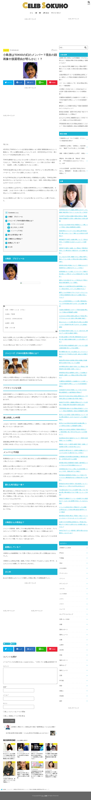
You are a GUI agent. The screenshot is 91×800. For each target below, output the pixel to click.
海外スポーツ (63, 660)
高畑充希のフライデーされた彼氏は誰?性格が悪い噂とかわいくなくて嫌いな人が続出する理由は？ (73, 233)
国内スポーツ (63, 629)
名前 (5, 687)
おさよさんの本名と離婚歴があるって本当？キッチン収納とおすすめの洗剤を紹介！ (73, 119)
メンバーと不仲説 (15, 230)
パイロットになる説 (16, 224)
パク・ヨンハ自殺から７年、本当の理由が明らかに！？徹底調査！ (73, 84)
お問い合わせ (46, 12)
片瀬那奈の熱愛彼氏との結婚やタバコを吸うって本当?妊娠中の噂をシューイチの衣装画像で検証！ (73, 100)
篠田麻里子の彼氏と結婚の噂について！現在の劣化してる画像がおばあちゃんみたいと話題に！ (73, 242)
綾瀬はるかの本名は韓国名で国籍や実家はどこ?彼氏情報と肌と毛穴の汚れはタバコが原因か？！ (73, 432)
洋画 (60, 655)
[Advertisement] (30, 32)
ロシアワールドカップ (66, 614)
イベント (62, 578)
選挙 (40, 12)
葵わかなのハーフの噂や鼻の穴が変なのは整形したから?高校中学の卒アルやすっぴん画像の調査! (73, 324)
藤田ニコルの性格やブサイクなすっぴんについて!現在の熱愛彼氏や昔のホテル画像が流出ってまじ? (73, 295)
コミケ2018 (63, 593)
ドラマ (61, 604)
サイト (5, 703)
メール (5, 695)
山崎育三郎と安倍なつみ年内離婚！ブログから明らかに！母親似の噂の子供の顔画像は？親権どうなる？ (73, 60)
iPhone (61, 553)
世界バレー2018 (64, 619)
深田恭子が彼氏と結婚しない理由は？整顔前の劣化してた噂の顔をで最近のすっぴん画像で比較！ (73, 250)
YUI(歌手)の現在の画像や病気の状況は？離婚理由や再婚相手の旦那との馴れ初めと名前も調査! (73, 218)
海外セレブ (62, 665)
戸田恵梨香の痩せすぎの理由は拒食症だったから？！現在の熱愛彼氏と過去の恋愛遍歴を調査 (73, 125)
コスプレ (62, 588)
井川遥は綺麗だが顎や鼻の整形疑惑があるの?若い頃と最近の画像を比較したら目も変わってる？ (73, 339)
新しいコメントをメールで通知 (15, 711)
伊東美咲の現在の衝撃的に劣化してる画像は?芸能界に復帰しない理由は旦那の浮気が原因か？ (73, 375)
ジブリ (61, 599)
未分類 (61, 650)
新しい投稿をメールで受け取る (15, 716)
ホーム (31, 12)
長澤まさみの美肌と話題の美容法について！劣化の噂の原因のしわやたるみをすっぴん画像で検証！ (73, 417)
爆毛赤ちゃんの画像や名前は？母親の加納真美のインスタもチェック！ (73, 107)
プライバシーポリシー (56, 12)
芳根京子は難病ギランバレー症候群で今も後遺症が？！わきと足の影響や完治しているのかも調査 (73, 501)
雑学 (60, 701)
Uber (60, 563)
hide (17, 212)
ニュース (6, 50)
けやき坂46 (62, 568)
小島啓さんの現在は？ (14, 239)
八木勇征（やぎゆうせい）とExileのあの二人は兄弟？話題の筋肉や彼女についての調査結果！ (73, 91)
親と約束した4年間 (15, 227)
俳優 (60, 624)
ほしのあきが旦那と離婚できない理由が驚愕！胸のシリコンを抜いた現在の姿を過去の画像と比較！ (73, 69)
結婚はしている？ (13, 243)
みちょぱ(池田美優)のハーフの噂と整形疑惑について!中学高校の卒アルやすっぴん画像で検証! (73, 303)
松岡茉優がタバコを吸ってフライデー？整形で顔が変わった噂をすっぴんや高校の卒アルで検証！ (73, 274)
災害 (60, 675)
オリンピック (63, 583)
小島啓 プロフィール (14, 216)
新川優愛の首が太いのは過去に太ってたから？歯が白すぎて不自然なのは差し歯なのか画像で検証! (73, 354)
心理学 (61, 645)
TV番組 (61, 558)
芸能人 (14, 643)
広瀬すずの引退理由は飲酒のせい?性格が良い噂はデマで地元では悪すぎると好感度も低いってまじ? (73, 524)
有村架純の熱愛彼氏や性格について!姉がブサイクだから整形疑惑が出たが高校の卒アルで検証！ (73, 477)
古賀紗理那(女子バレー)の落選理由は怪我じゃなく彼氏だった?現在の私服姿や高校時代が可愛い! (73, 77)
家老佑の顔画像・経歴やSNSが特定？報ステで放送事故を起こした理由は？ (73, 113)
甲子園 (61, 680)
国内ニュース (63, 634)
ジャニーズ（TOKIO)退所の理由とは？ (20, 220)
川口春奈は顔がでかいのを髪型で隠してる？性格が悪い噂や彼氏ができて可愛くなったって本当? (73, 492)
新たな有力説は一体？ (14, 234)
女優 (36, 12)
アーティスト (63, 573)
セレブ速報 (44, 795)
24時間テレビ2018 (65, 547)
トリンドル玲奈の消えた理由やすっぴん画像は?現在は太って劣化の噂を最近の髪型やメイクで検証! (73, 509)
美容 (60, 685)
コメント (6, 666)
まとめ (9, 247)
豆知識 (61, 696)
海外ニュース (63, 670)
